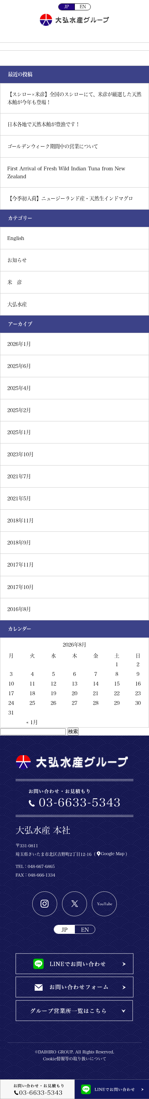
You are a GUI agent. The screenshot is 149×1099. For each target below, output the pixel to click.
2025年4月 (19, 388)
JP (66, 6)
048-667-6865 (41, 866)
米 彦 (14, 282)
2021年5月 (19, 498)
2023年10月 (20, 454)
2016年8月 (19, 609)
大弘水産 (17, 304)
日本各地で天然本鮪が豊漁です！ (43, 124)
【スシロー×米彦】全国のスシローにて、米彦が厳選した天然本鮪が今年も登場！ (74, 98)
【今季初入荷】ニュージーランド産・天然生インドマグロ (70, 198)
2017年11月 (20, 564)
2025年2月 (19, 410)
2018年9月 (19, 542)
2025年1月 (19, 432)
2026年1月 (19, 344)
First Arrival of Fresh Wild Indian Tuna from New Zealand (66, 172)
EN (83, 6)
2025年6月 (19, 366)
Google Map (112, 853)
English (15, 238)
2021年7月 (19, 476)
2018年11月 (20, 520)
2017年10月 (20, 587)
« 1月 (32, 722)
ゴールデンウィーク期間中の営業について (52, 146)
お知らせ (17, 260)
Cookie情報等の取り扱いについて (74, 1059)
